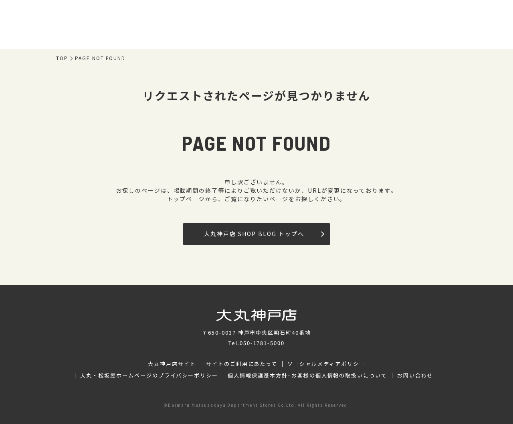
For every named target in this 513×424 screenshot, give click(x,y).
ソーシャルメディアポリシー (326, 364)
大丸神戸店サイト (172, 364)
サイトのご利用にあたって (242, 364)
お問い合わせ (415, 375)
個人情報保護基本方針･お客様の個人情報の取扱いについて (307, 375)
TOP (62, 58)
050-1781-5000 (262, 343)
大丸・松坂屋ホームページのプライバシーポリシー (149, 375)
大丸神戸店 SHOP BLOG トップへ (254, 234)
